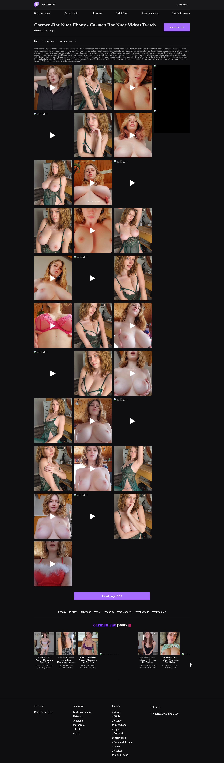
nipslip (117, 729)
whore (117, 712)
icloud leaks (121, 755)
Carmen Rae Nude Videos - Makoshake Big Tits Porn (88, 659)
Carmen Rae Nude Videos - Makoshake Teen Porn (44, 659)
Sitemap (155, 707)
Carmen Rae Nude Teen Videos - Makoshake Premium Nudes (66, 661)
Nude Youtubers (82, 712)
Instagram (79, 725)
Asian (76, 733)
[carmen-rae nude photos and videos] (44, 643)
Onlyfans (78, 720)
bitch (117, 716)
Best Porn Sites (43, 712)
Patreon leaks (71, 13)
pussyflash (120, 737)
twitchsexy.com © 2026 (165, 713)
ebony (63, 612)
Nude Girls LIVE (177, 27)
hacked (118, 750)
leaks (117, 746)
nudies (118, 720)
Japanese (97, 13)
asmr (98, 612)
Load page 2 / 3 (112, 596)
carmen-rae (160, 612)
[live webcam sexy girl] (172, 76)
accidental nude (123, 742)
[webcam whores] (118, 680)
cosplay (110, 612)
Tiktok (76, 729)
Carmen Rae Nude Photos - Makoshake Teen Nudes (170, 659)
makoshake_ (125, 612)
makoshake (143, 612)
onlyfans (86, 612)
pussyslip (119, 733)
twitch (74, 612)
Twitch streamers (181, 13)
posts (122, 624)
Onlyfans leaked (42, 13)
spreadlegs (120, 725)
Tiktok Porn (121, 13)
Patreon (77, 716)
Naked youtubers (149, 13)
